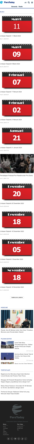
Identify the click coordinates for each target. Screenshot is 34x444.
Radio (21, 6)
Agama (4, 431)
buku (2, 12)
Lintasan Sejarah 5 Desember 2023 (11, 259)
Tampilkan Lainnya (17, 297)
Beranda (14, 6)
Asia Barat (5, 428)
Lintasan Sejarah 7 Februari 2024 (11, 92)
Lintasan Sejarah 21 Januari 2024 (11, 147)
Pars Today (8, 2)
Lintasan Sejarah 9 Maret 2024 (10, 64)
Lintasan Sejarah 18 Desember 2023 (12, 231)
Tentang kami (20, 426)
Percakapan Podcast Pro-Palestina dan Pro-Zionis (16, 175)
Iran (4, 430)
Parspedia (5, 433)
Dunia (4, 426)
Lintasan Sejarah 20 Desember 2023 (12, 203)
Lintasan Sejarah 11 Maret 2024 (10, 36)
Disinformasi (6, 434)
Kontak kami (20, 428)
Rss (18, 430)
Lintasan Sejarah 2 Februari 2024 (11, 120)
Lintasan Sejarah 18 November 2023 (12, 287)
